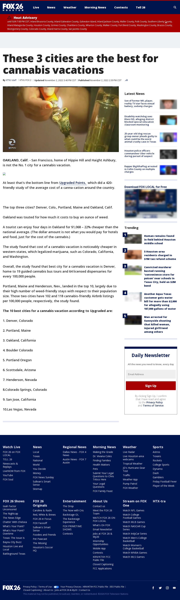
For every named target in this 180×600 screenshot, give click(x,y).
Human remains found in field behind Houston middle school (160, 239)
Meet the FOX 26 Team (102, 512)
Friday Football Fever (165, 481)
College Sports (161, 464)
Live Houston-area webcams (133, 457)
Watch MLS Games (134, 556)
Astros (156, 452)
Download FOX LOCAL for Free (145, 187)
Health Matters (101, 464)
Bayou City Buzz (12, 542)
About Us (100, 501)
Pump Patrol (130, 483)
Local (36, 452)
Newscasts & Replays (10, 465)
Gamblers (158, 477)
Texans (157, 456)
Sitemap (37, 489)
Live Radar (129, 452)
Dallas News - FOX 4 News (74, 453)
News (37, 447)
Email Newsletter (102, 529)
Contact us (99, 506)
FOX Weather (130, 488)
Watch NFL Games (133, 510)
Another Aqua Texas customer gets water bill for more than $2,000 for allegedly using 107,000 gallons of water (160, 301)
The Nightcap (10, 513)
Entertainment (74, 501)
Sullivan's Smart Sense (42, 483)
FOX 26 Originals (40, 503)
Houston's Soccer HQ (43, 549)
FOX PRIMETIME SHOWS (72, 528)
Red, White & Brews (44, 514)
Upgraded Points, (73, 183)
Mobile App (99, 548)
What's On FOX (101, 525)
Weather (130, 447)
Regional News (74, 447)
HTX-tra (159, 501)
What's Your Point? (13, 526)
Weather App (130, 479)
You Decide (39, 468)
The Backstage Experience (71, 520)
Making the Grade (103, 452)
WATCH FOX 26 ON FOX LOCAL (104, 519)
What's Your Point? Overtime (13, 532)
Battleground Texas (14, 553)
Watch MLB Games (134, 522)
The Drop (68, 506)
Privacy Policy (154, 402)
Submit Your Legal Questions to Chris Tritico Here (103, 476)
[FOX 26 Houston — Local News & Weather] (14, 7)
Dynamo (158, 468)
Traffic (126, 475)
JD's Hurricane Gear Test (134, 469)
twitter (160, 588)
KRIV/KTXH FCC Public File (102, 558)
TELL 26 (7, 459)
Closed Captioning (103, 564)
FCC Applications (102, 568)
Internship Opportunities (100, 542)
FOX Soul (8, 479)
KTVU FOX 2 (25, 80)
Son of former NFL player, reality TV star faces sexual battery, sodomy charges (139, 103)
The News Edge (12, 517)
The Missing (40, 543)
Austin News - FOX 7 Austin (74, 461)
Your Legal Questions (99, 485)
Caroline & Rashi (42, 510)
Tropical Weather (132, 463)
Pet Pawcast (40, 539)
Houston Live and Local (13, 548)
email (174, 588)
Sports (158, 447)
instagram (167, 588)
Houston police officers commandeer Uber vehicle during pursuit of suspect (139, 153)
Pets (95, 468)
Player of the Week (163, 485)
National (38, 460)
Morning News (104, 447)
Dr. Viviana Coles (102, 456)
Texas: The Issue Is (14, 537)
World (36, 464)
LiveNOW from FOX (14, 471)
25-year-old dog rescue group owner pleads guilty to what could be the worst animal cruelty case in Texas (140, 137)
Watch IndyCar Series (135, 533)
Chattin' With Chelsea (15, 522)
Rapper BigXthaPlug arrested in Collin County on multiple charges (140, 169)
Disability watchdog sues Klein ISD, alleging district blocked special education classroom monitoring (139, 120)
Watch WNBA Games (135, 552)
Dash (156, 473)
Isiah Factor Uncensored (10, 507)
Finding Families (102, 460)
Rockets (157, 460)
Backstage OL (71, 514)
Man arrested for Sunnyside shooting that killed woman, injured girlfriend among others (157, 324)
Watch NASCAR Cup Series (134, 528)
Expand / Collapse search (175, 7)
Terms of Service (153, 405)
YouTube (8, 475)
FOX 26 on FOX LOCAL (11, 453)
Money (37, 473)
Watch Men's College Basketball (135, 539)
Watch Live (11, 447)
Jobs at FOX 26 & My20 (102, 535)
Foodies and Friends (44, 534)
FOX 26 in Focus (42, 518)
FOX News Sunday (43, 477)
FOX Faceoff (40, 523)
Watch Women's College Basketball (133, 547)
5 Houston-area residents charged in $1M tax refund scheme (160, 255)
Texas (36, 456)
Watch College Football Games (132, 516)
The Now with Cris (73, 510)
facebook (153, 588)
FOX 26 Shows (13, 501)
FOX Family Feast (103, 491)
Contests (68, 533)
